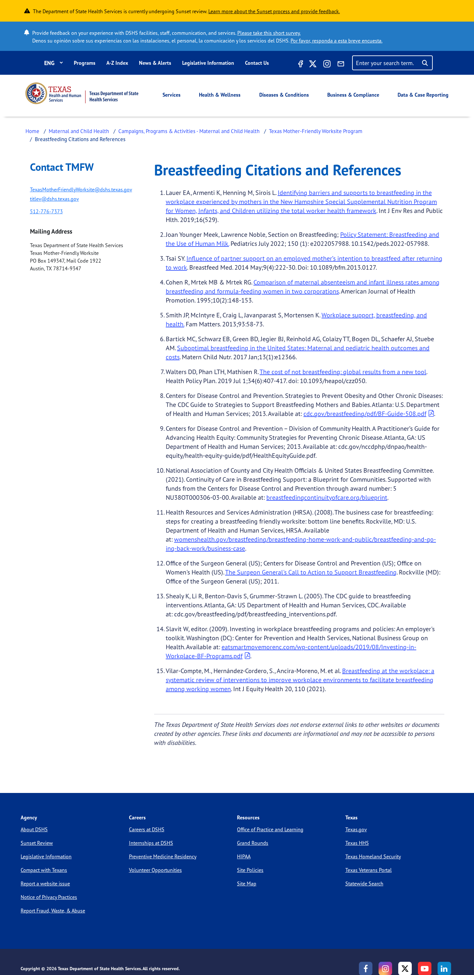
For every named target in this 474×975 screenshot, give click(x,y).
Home (32, 131)
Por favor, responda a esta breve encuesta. (336, 40)
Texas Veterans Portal (368, 870)
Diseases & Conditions (284, 95)
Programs (84, 63)
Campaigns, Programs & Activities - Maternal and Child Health (189, 131)
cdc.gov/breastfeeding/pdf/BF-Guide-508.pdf (364, 414)
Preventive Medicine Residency (162, 856)
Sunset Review (37, 843)
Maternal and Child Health (79, 131)
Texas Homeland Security (373, 856)
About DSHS (34, 829)
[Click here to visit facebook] (299, 64)
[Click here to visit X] (312, 64)
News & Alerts (155, 63)
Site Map (246, 883)
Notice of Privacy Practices (49, 897)
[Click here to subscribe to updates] (340, 64)
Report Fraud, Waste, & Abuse (53, 910)
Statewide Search (364, 883)
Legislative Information (208, 63)
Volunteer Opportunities (155, 870)
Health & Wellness (220, 95)
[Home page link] (81, 93)
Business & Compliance (353, 95)
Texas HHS (357, 843)
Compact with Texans (44, 870)
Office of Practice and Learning (270, 829)
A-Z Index (117, 63)
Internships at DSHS (151, 843)
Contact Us (257, 63)
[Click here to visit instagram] (327, 64)
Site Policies (250, 870)
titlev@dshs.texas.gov (54, 199)
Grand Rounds (252, 843)
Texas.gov (356, 829)
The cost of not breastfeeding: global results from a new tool (343, 372)
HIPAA (244, 856)
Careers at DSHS (146, 829)
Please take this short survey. (269, 33)
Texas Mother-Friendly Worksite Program (315, 131)
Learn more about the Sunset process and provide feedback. (274, 11)
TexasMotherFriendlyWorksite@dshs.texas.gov (81, 189)
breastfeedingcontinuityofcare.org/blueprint (326, 497)
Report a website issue (45, 883)
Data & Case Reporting (423, 95)
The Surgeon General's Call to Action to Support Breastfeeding (311, 572)
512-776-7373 (46, 211)
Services (172, 95)
